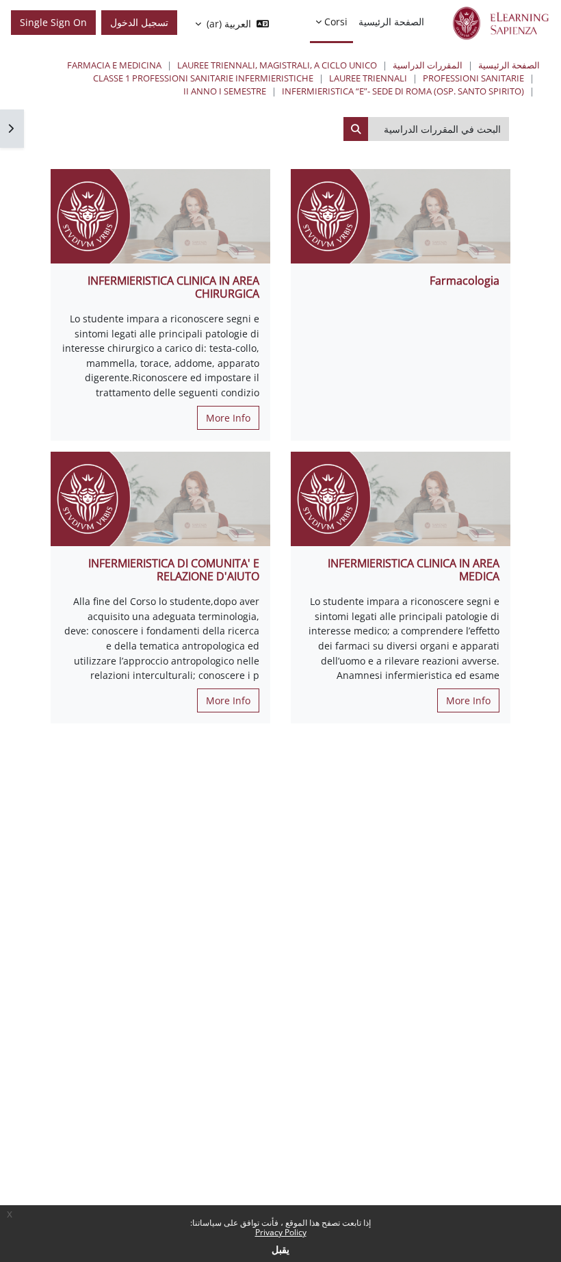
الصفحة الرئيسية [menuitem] (391, 21)
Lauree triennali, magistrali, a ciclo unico (277, 65)
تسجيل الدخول (139, 22)
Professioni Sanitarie (473, 78)
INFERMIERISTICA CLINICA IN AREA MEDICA (413, 570)
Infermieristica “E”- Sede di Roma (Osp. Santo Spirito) (403, 91)
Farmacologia (464, 280)
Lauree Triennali (368, 78)
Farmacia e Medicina (114, 65)
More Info (228, 417)
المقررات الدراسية (427, 65)
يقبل (280, 1249)
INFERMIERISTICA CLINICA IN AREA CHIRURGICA (173, 287)
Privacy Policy (280, 1232)
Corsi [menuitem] (336, 21)
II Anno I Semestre (224, 91)
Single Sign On (53, 22)
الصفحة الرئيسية (509, 65)
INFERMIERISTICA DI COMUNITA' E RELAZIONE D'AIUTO (173, 570)
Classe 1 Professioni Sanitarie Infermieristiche (203, 78)
